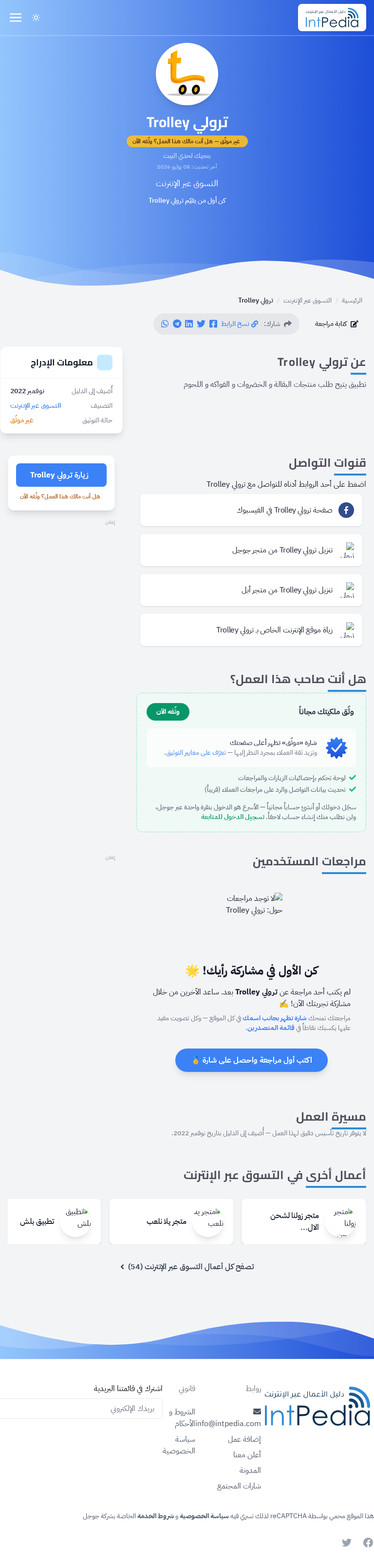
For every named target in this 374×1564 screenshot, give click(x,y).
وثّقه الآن (168, 711)
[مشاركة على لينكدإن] (189, 324)
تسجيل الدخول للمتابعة (232, 817)
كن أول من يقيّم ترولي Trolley (187, 201)
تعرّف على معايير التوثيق (196, 752)
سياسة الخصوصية (179, 1445)
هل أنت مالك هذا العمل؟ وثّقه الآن (60, 496)
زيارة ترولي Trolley (59, 475)
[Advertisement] (61, 576)
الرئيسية (352, 300)
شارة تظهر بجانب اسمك (275, 1018)
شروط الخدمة (155, 1516)
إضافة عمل (244, 1439)
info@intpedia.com (228, 1424)
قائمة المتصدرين (271, 1028)
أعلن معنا (247, 1455)
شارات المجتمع (239, 1486)
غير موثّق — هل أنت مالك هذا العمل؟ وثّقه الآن (186, 141)
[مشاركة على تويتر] (201, 324)
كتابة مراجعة (331, 324)
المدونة (250, 1470)
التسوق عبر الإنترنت (187, 183)
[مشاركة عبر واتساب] (165, 324)
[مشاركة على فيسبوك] (213, 324)
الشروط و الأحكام (182, 1418)
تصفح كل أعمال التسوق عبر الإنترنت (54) (191, 1267)
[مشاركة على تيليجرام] (177, 324)
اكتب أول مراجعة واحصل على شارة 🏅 (251, 1060)
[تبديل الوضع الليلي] (36, 17)
